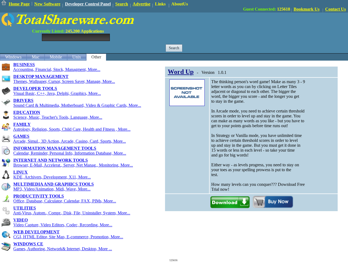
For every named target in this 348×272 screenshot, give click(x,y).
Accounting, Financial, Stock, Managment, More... (56, 69)
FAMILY (22, 124)
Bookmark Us (306, 9)
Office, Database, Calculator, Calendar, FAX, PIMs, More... (64, 201)
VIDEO (20, 220)
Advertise (141, 4)
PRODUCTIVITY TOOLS (38, 196)
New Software (47, 4)
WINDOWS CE (28, 244)
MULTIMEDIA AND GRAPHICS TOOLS (53, 184)
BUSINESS (24, 64)
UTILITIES (24, 208)
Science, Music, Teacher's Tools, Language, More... (57, 117)
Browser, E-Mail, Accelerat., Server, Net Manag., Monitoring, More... (73, 165)
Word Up (181, 71)
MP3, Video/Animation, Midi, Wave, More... (52, 189)
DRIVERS (23, 100)
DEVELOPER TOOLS (35, 88)
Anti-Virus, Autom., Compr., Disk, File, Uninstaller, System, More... (71, 213)
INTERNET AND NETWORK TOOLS (50, 160)
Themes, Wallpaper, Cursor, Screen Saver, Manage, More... (64, 81)
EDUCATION (26, 112)
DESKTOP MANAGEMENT (41, 76)
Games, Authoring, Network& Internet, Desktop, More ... (62, 248)
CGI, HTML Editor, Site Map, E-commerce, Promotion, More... (68, 237)
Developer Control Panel (88, 4)
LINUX (20, 172)
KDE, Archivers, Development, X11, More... (52, 177)
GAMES (21, 136)
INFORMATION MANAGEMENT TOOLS (54, 148)
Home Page (19, 4)
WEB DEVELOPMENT (36, 232)
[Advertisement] (249, 24)
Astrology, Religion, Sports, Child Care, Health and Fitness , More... (71, 129)
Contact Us (335, 9)
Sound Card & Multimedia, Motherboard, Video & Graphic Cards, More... (77, 105)
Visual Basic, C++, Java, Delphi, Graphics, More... (57, 93)
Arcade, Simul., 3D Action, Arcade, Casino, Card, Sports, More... (69, 141)
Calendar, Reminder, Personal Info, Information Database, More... (69, 153)
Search (121, 4)
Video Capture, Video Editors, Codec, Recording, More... (62, 225)
